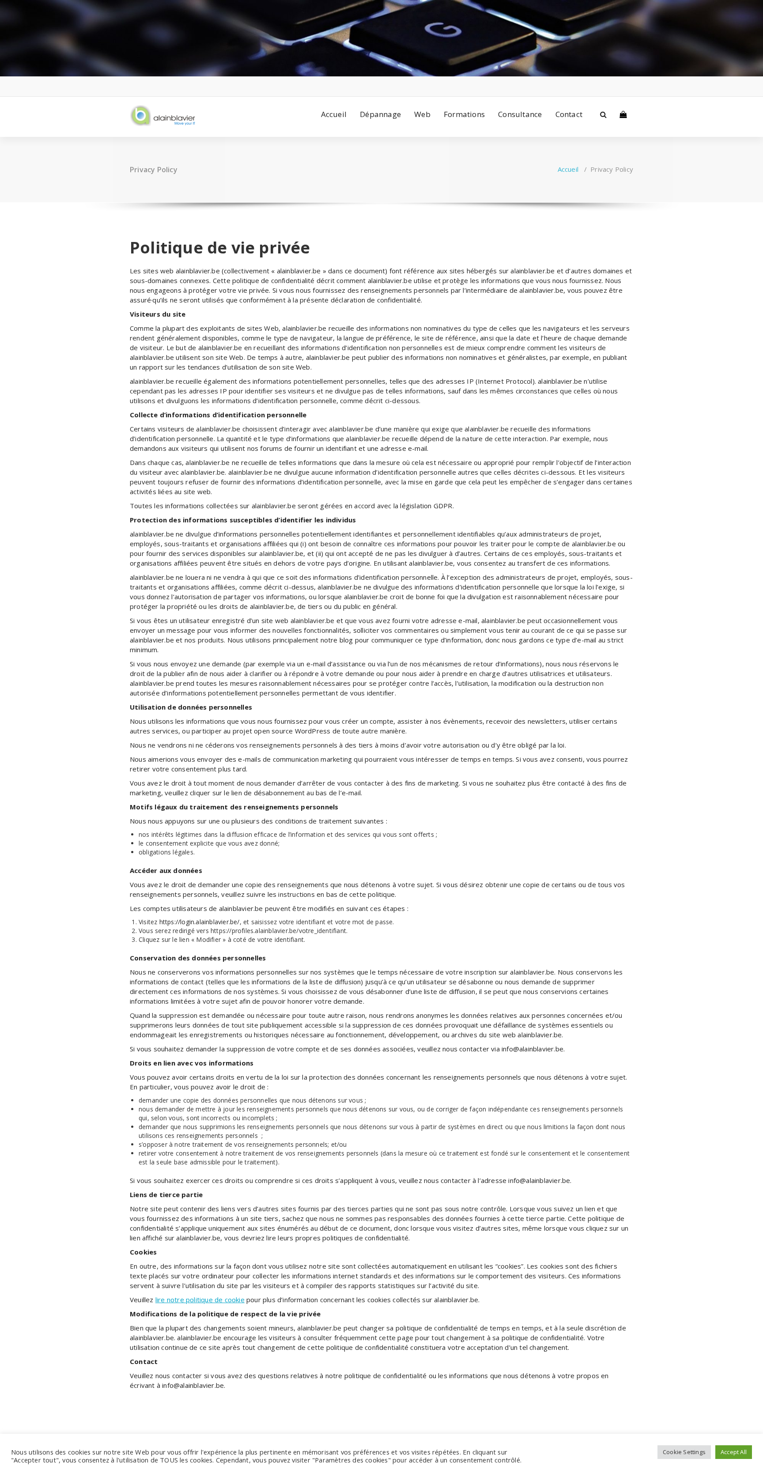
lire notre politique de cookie (200, 1299)
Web (422, 114)
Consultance (520, 114)
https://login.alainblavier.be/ (199, 922)
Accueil (334, 114)
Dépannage (380, 114)
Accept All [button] (734, 1452)
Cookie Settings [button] (684, 1452)
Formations (464, 114)
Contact (568, 114)
